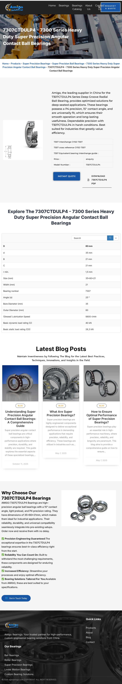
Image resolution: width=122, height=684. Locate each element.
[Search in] (115, 237)
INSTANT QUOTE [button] (67, 176)
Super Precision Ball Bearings (68, 63)
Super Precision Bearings (36, 63)
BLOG (20, 406)
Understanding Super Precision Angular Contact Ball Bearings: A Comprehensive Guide (20, 419)
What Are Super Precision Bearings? (61, 413)
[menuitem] (52, 5)
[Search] (110, 237)
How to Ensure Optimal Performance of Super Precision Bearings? (101, 417)
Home (5, 63)
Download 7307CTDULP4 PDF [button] (99, 180)
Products (16, 63)
